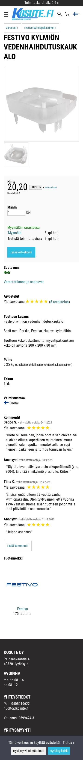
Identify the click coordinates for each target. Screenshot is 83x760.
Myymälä (14, 233)
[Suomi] (76, 14)
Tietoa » (69, 742)
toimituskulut (51, 187)
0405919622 (20, 704)
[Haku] (59, 14)
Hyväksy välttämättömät (28, 751)
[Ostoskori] (67, 14)
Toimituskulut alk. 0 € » (41, 2)
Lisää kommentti (17, 546)
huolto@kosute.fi (16, 708)
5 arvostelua (59, 302)
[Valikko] (6, 14)
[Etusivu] (34, 19)
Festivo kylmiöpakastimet (40, 27)
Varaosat (12, 27)
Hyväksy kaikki (59, 751)
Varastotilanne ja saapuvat (24, 282)
